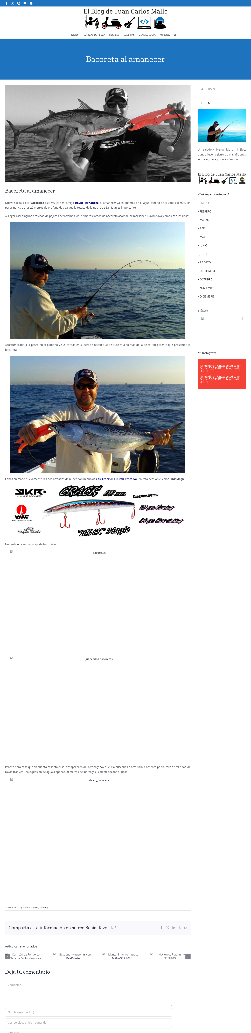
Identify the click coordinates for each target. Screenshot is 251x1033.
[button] (175, 34)
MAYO (203, 237)
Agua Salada (25, 907)
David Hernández (87, 203)
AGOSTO (205, 262)
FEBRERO (205, 211)
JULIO (203, 254)
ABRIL (203, 228)
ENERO (204, 203)
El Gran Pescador (125, 479)
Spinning (43, 907)
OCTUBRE (206, 279)
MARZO (204, 220)
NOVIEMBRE (207, 288)
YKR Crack (103, 479)
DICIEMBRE (207, 296)
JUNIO (203, 245)
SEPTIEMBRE (208, 271)
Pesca (35, 907)
